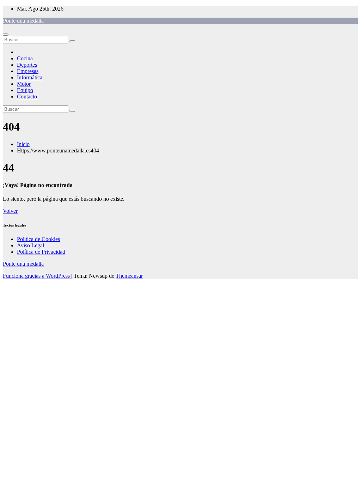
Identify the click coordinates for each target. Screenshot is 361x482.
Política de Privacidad (41, 252)
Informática (29, 77)
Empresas (27, 71)
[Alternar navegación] (5, 35)
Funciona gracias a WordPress (37, 276)
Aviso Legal (30, 245)
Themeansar (129, 276)
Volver (10, 211)
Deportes (27, 65)
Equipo (25, 90)
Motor (24, 84)
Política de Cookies (38, 239)
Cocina (25, 58)
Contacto (27, 97)
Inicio (23, 144)
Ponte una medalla (23, 21)
